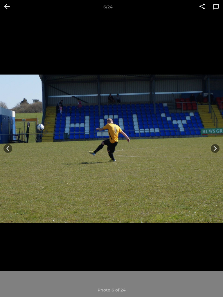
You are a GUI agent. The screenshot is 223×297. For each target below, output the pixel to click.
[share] (202, 7)
